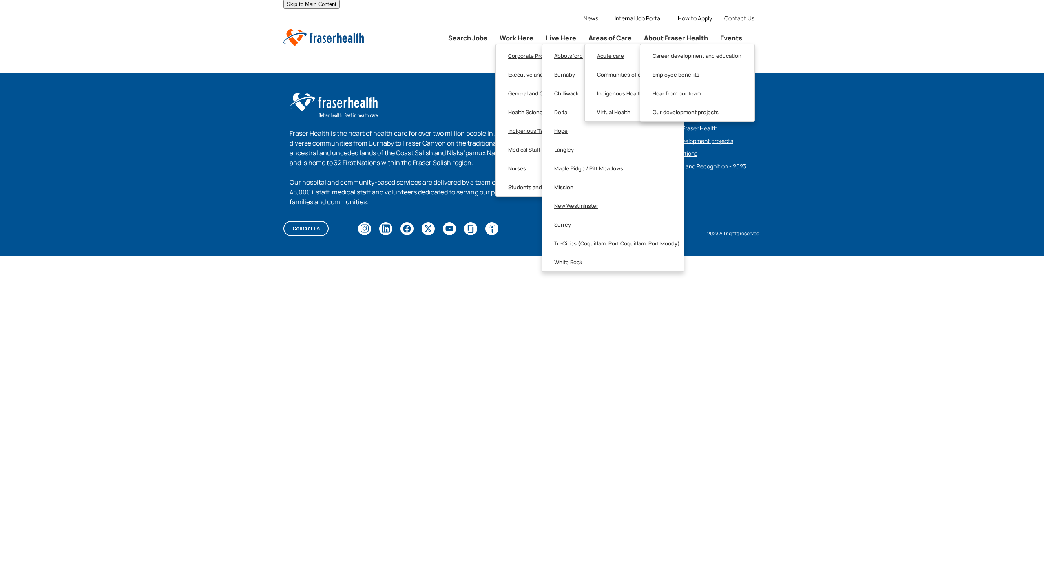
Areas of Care (610, 37)
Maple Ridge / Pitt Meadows (588, 168)
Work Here (516, 37)
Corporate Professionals (538, 56)
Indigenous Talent (530, 131)
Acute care (610, 56)
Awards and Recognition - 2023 (705, 166)
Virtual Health (613, 112)
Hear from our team (676, 93)
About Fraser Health (676, 37)
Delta (560, 112)
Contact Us (739, 18)
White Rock (568, 262)
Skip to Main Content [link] (311, 4)
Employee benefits (675, 74)
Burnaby (564, 74)
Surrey (562, 224)
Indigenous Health (620, 93)
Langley (564, 149)
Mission (563, 187)
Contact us (306, 228)
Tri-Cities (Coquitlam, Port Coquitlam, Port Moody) (617, 243)
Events (731, 37)
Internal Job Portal (638, 18)
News (591, 18)
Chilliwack (566, 93)
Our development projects (685, 112)
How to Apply (695, 18)
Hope (561, 131)
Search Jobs (467, 37)
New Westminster (576, 206)
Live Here (561, 37)
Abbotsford (568, 56)
